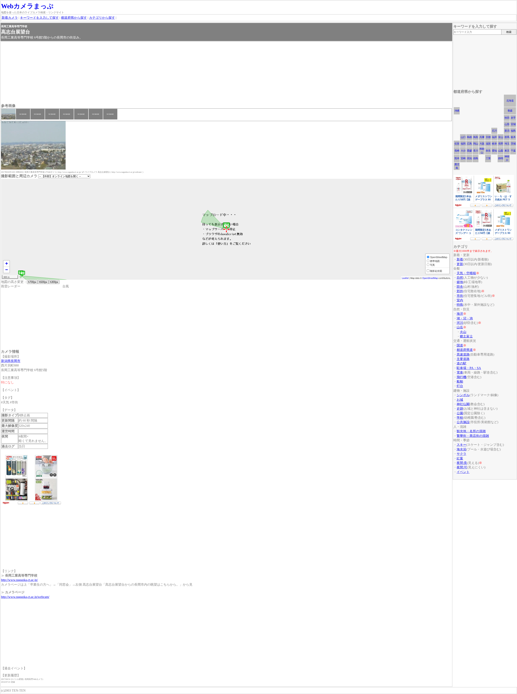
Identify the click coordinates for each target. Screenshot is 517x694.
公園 (460, 413)
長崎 (456, 150)
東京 (506, 150)
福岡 (463, 143)
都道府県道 (465, 350)
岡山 (475, 143)
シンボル (463, 395)
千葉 (513, 150)
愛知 (494, 150)
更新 (460, 264)
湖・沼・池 (465, 318)
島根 (469, 137)
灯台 (460, 386)
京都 (488, 137)
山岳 (460, 327)
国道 (460, 345)
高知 (469, 158)
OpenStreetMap (430, 277)
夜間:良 (462, 463)
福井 (494, 137)
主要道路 (463, 359)
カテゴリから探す (102, 17)
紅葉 (460, 458)
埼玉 (506, 143)
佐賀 (456, 143)
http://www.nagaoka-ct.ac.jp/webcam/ (25, 597)
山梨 (500, 150)
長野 (500, 143)
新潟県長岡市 (10, 361)
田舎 (460, 286)
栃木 (513, 137)
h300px (54, 282)
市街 (460, 295)
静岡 (500, 158)
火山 (463, 332)
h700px (32, 282)
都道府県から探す (74, 17)
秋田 (506, 117)
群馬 (506, 137)
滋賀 (488, 143)
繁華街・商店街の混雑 (473, 436)
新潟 (506, 130)
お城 (460, 399)
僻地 (460, 282)
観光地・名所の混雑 (471, 431)
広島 (469, 143)
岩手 (513, 117)
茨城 (513, 143)
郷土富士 (466, 336)
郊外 (460, 291)
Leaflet (405, 277)
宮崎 (463, 158)
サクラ (461, 453)
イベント (463, 472)
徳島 (475, 158)
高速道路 (463, 354)
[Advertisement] (122, 73)
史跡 (460, 408)
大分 (463, 150)
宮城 (513, 124)
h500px (43, 282)
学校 (460, 417)
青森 (510, 110)
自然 (460, 277)
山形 (506, 124)
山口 (463, 137)
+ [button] (6, 263)
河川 (460, 322)
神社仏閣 (463, 404)
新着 (460, 259)
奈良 (488, 150)
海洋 (460, 313)
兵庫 (481, 137)
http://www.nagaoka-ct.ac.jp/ (19, 580)
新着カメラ (10, 17)
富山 (500, 137)
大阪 (481, 143)
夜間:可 (462, 467)
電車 (460, 372)
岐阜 (494, 143)
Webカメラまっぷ (27, 6)
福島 (513, 130)
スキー (461, 444)
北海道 (510, 100)
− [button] (6, 269)
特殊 (460, 304)
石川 (494, 130)
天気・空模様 (466, 273)
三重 (488, 158)
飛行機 (461, 377)
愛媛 (469, 150)
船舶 (460, 381)
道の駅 (461, 363)
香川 (475, 150)
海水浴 (461, 449)
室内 (460, 300)
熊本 (456, 158)
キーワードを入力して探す (39, 17)
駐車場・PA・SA (469, 368)
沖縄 (456, 110)
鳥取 (475, 137)
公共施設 (463, 422)
